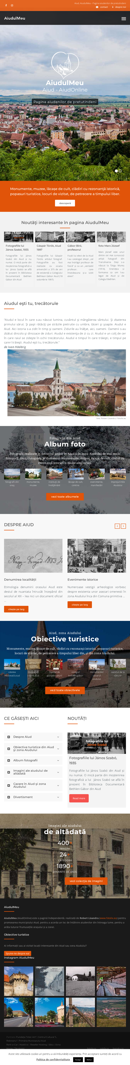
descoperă (65, 203)
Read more (79, 798)
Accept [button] (78, 1059)
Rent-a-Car (12, 1044)
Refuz (89, 1059)
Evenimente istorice (19, 579)
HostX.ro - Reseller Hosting (33, 1044)
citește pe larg (16, 604)
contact (104, 6)
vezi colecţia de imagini (86, 881)
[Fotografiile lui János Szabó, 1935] (18, 237)
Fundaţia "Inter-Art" (26, 1037)
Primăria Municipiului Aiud (32, 1040)
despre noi (120, 6)
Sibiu (51, 1044)
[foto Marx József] (111, 237)
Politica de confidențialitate (53, 1059)
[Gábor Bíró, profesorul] (80, 237)
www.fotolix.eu (108, 918)
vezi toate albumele (65, 496)
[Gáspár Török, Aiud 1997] (49, 237)
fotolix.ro (91, 1048)
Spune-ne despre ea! (17, 953)
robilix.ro (104, 1048)
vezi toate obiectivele (65, 690)
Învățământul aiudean (85, 579)
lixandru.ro (118, 1048)
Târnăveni (19, 1048)
